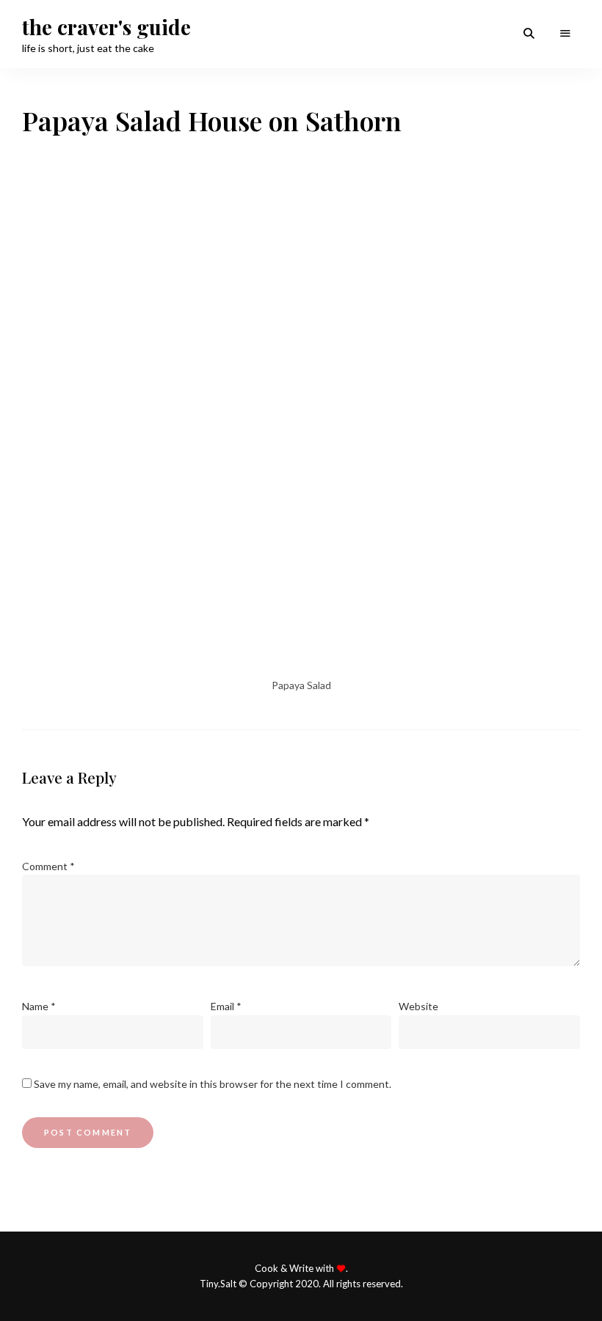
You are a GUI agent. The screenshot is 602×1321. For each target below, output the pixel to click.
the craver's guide (106, 27)
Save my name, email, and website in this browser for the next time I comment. (212, 1084)
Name (39, 1006)
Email (226, 1006)
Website (418, 1006)
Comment (48, 866)
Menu (565, 33)
